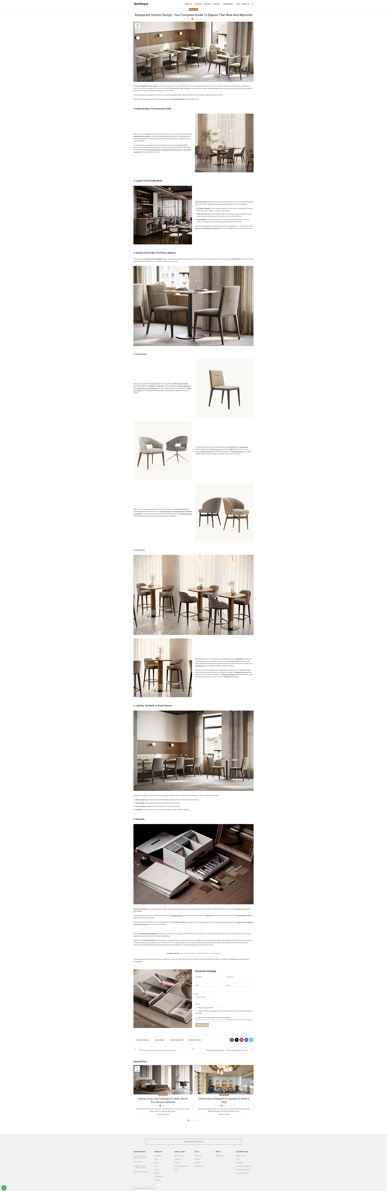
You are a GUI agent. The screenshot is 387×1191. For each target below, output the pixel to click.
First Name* (198, 977)
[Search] (253, 4)
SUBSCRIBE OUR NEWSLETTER (193, 1141)
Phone (228, 985)
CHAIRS (156, 1163)
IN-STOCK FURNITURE (181, 1166)
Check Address (138, 1162)
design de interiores (142, 1040)
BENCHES (157, 1173)
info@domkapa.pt (138, 1166)
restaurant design (195, 1040)
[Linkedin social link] (246, 1040)
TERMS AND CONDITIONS (243, 1166)
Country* (196, 994)
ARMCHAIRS (157, 1156)
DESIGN (197, 1163)
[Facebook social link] (232, 1040)
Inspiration (193, 9)
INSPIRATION (199, 1166)
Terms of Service (244, 1019)
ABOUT (176, 1170)
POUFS (156, 1170)
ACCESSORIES (158, 1177)
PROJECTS (198, 1156)
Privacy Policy (225, 1017)
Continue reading (163, 1114)
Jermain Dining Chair (231, 447)
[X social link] (237, 1040)
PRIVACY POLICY (241, 1156)
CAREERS (239, 1163)
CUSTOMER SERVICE (242, 1173)
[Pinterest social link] (241, 1040)
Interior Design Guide (176, 1040)
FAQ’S (238, 1159)
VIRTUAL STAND (179, 1156)
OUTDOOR (157, 1180)
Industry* (197, 1004)
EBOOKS (177, 1163)
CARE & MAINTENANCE (243, 1170)
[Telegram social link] (251, 1040)
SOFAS (156, 1159)
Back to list (194, 1049)
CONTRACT (178, 1159)
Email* (197, 985)
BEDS (155, 1166)
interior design (159, 1040)
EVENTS (197, 1159)
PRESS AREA (220, 1156)
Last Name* (229, 977)
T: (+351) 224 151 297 (139, 1167)
